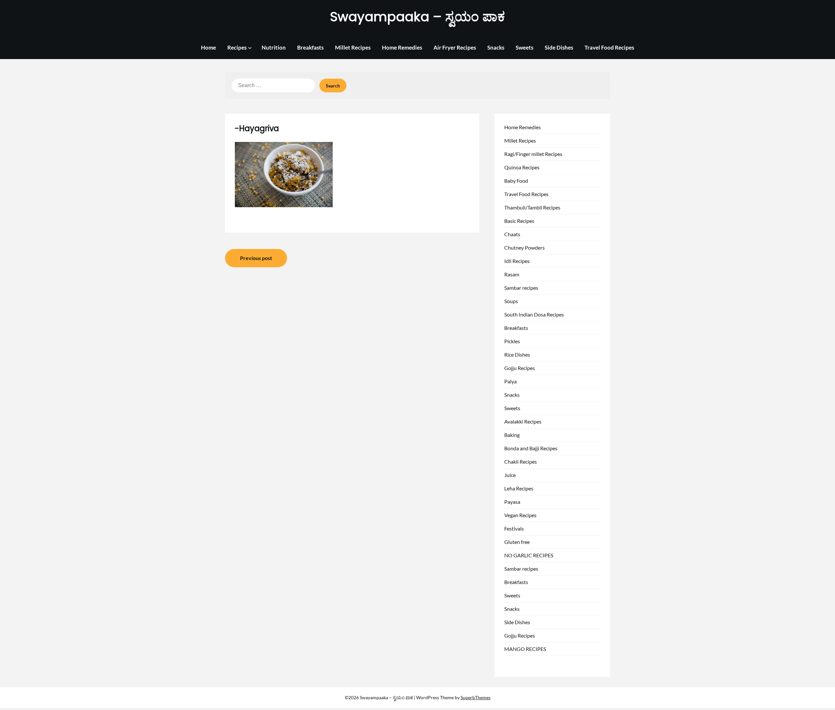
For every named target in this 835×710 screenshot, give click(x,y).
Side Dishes (559, 47)
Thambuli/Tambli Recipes (532, 207)
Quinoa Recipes (521, 167)
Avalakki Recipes (522, 421)
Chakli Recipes (520, 461)
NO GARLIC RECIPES (528, 555)
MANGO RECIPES (525, 649)
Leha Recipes (518, 488)
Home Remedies (402, 47)
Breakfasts (310, 47)
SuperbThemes (476, 697)
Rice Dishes (517, 354)
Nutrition (274, 47)
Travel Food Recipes (609, 47)
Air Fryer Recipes (454, 47)
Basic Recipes (519, 221)
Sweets (524, 47)
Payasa (512, 502)
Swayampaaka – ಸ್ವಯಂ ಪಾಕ (417, 16)
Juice (510, 475)
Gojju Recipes (519, 368)
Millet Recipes (353, 47)
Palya (510, 381)
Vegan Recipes (520, 515)
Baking (512, 435)
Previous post (256, 258)
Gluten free (517, 542)
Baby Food (516, 181)
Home (208, 47)
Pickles (512, 341)
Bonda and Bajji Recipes (530, 448)
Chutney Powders (524, 247)
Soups (511, 301)
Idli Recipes (517, 261)
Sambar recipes (521, 288)
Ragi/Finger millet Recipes (533, 154)
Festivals (514, 528)
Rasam (511, 274)
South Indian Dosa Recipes (534, 314)
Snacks (495, 47)
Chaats (512, 234)
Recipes (237, 47)
